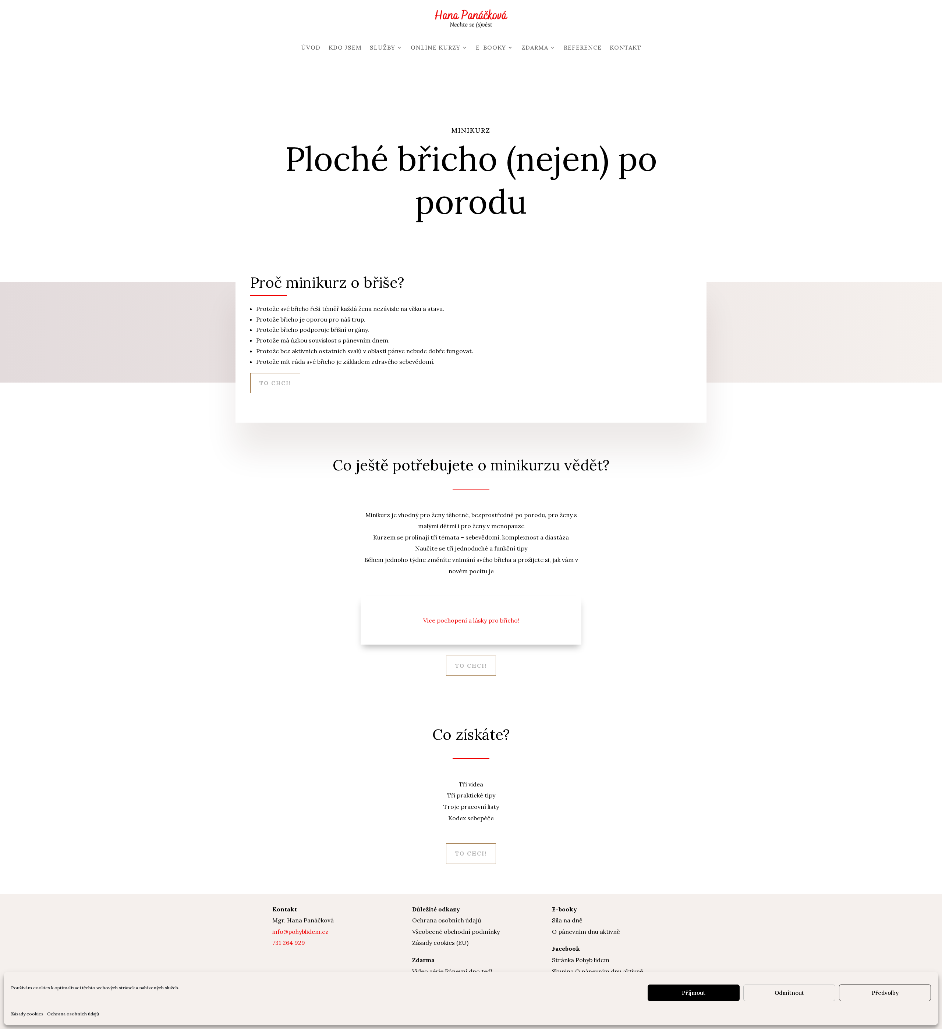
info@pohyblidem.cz (300, 931)
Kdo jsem (345, 47)
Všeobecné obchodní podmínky (456, 931)
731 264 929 (288, 942)
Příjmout (693, 992)
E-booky (491, 47)
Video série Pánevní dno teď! (452, 971)
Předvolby (885, 992)
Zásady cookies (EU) (440, 942)
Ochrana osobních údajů (73, 1014)
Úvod (311, 47)
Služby (382, 47)
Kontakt (625, 47)
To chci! (275, 383)
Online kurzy (435, 47)
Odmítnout (789, 992)
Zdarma (534, 47)
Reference (583, 47)
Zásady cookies (27, 1014)
